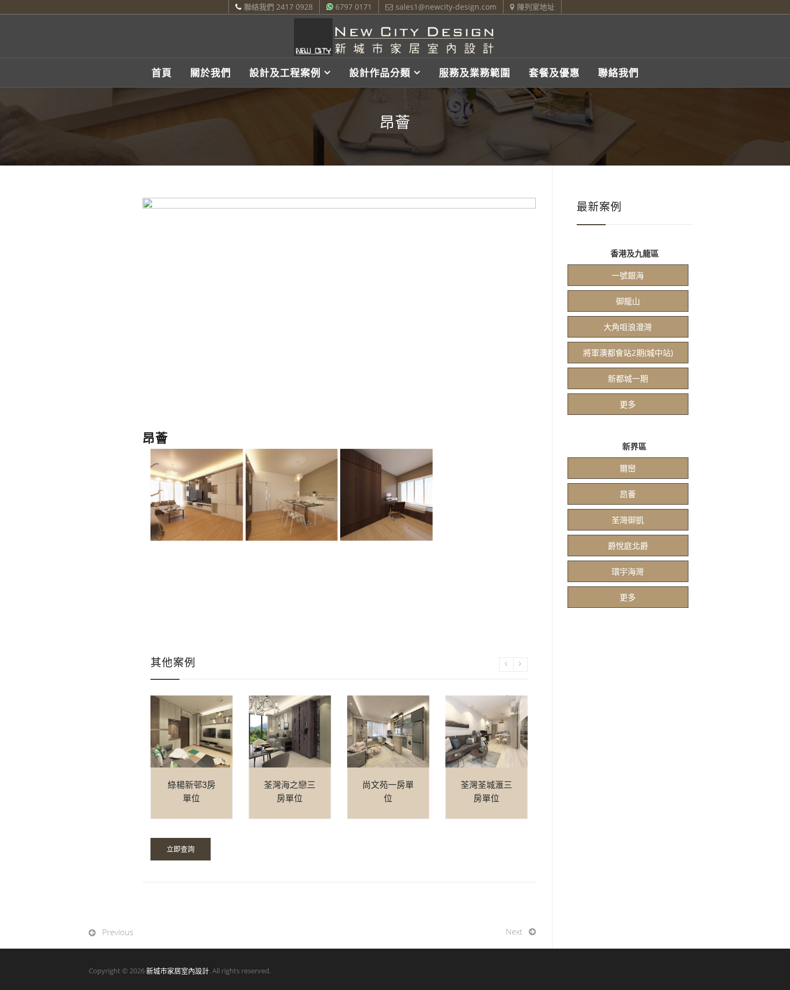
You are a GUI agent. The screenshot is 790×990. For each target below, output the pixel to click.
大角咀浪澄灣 (628, 326)
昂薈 (628, 494)
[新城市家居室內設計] (395, 37)
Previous (117, 932)
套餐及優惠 (554, 72)
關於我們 (210, 72)
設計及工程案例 (285, 72)
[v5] (481, 495)
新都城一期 (628, 378)
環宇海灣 (628, 571)
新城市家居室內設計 (177, 970)
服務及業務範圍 (475, 72)
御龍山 (628, 301)
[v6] (196, 589)
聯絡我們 (618, 72)
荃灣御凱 (628, 519)
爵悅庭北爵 (628, 545)
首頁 (162, 72)
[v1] (196, 495)
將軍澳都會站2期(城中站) (628, 352)
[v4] (386, 495)
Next (514, 931)
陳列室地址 (536, 7)
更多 (628, 404)
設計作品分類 (380, 72)
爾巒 (628, 468)
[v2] (292, 495)
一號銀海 (628, 275)
